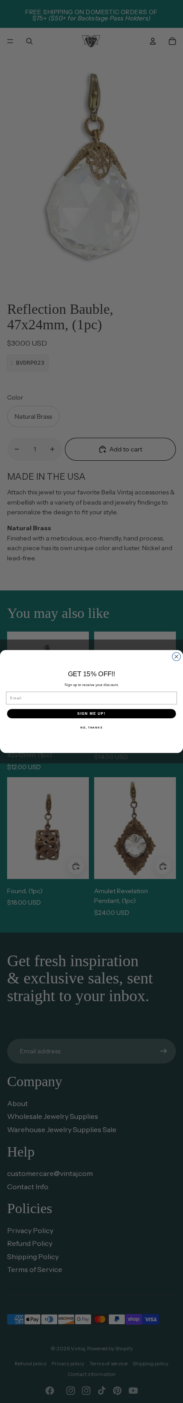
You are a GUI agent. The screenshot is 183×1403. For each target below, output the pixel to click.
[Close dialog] (176, 656)
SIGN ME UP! (91, 714)
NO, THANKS (91, 727)
